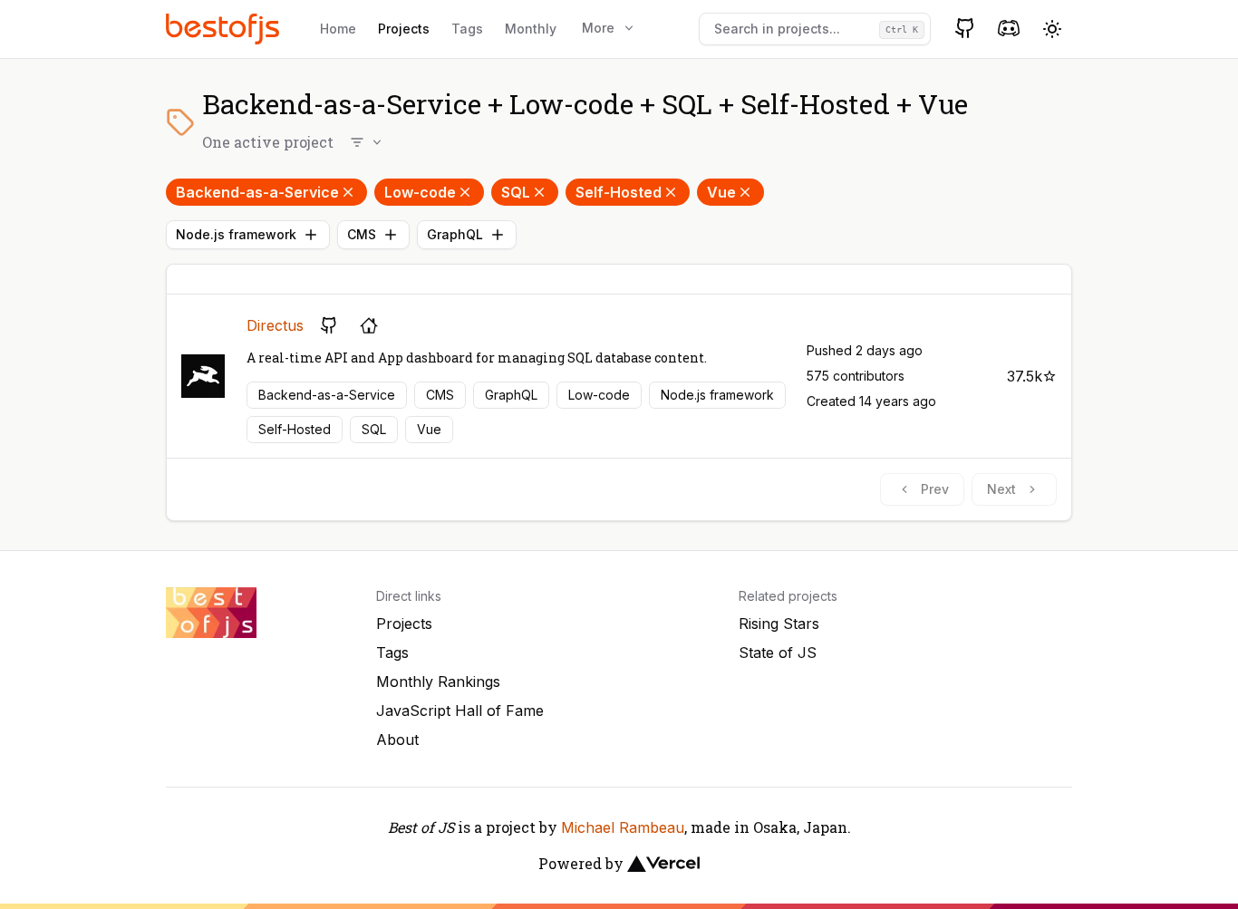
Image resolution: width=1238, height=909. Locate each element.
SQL (515, 192)
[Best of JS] (225, 28)
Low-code (420, 192)
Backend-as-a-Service (257, 192)
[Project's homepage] (369, 325)
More (598, 27)
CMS (361, 234)
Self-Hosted (618, 192)
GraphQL (455, 234)
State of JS (778, 652)
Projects (404, 28)
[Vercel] (663, 864)
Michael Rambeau (622, 827)
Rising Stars (779, 623)
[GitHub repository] (329, 325)
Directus (275, 325)
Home (338, 28)
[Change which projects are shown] (367, 142)
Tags (467, 28)
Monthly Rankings (438, 681)
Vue (721, 192)
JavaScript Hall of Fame (460, 710)
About (397, 739)
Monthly (530, 28)
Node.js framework (236, 234)
